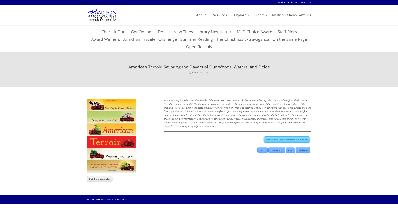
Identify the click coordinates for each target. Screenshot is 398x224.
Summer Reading (196, 40)
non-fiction (303, 150)
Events (259, 15)
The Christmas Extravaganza (242, 40)
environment (277, 150)
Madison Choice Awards (291, 15)
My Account (293, 2)
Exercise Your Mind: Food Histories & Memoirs (287, 139)
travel (262, 150)
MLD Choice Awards (255, 33)
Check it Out (112, 33)
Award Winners (105, 40)
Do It (162, 33)
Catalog (281, 2)
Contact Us (306, 2)
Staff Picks (287, 33)
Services (220, 15)
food (290, 150)
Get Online (141, 33)
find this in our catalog (99, 179)
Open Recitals (199, 47)
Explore (240, 15)
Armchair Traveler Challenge (150, 40)
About (201, 15)
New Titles (183, 33)
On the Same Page (289, 40)
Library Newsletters (214, 33)
